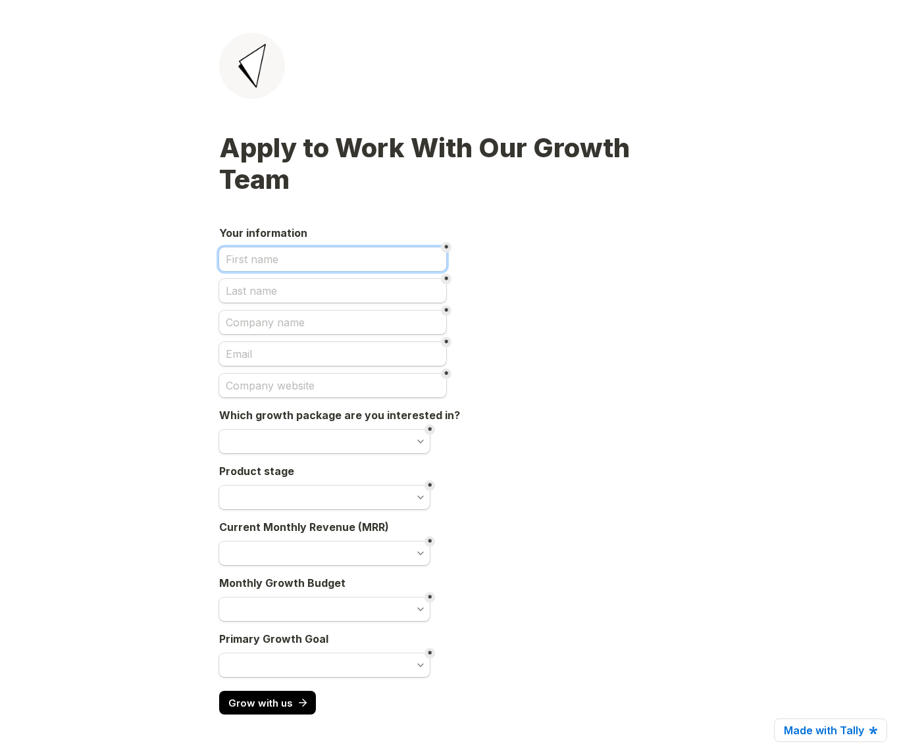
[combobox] (324, 441)
